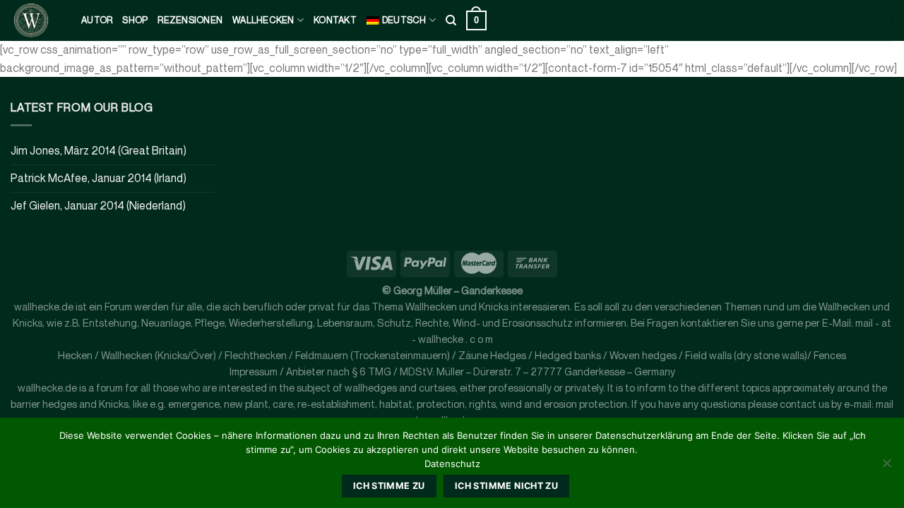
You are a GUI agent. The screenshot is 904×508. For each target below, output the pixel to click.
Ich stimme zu (389, 485)
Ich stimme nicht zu (506, 485)
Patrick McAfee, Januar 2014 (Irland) (98, 178)
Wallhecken (263, 20)
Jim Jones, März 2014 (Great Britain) (98, 150)
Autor (96, 20)
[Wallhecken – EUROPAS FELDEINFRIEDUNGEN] (35, 20)
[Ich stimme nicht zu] (886, 467)
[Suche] (451, 20)
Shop (135, 20)
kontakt (335, 20)
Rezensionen (189, 20)
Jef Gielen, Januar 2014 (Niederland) (98, 205)
